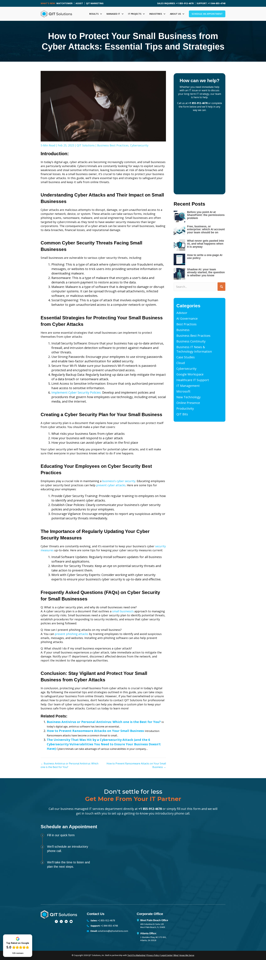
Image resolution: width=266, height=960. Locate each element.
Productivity (185, 408)
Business (182, 330)
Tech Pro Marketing (136, 955)
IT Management (188, 386)
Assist (79, 3)
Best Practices (186, 324)
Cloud (180, 363)
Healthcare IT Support (192, 380)
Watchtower (64, 3)
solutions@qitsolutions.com (113, 931)
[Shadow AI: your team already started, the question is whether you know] (179, 274)
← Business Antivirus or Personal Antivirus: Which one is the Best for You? (69, 765)
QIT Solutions (86, 145)
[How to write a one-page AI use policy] (179, 259)
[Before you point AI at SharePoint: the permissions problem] (179, 216)
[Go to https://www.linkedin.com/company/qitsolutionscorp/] (66, 921)
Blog (176, 955)
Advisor (181, 313)
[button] (221, 286)
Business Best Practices (113, 145)
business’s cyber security (118, 481)
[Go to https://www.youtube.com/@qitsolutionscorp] (71, 921)
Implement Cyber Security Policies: (76, 392)
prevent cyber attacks (110, 485)
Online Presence (188, 403)
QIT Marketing (94, 3)
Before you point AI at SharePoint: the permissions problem (206, 215)
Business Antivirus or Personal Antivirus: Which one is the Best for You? (104, 722)
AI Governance (187, 318)
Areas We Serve (186, 955)
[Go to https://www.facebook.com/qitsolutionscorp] (56, 921)
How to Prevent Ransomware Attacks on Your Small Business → (136, 765)
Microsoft (183, 391)
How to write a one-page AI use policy (204, 257)
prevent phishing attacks (71, 634)
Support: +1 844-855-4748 (211, 3)
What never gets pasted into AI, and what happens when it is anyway (205, 243)
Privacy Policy (153, 955)
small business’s (123, 611)
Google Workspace (190, 374)
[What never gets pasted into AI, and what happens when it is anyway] (179, 245)
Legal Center (167, 955)
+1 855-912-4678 (198, 103)
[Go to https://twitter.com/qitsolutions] (61, 921)
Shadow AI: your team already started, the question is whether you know (206, 272)
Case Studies (185, 357)
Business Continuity (191, 341)
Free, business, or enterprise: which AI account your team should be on (206, 229)
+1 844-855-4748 (109, 925)
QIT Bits (182, 414)
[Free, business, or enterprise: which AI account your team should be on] (179, 231)
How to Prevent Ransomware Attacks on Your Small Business (95, 731)
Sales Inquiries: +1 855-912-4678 (175, 3)
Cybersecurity (139, 145)
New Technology (188, 397)
